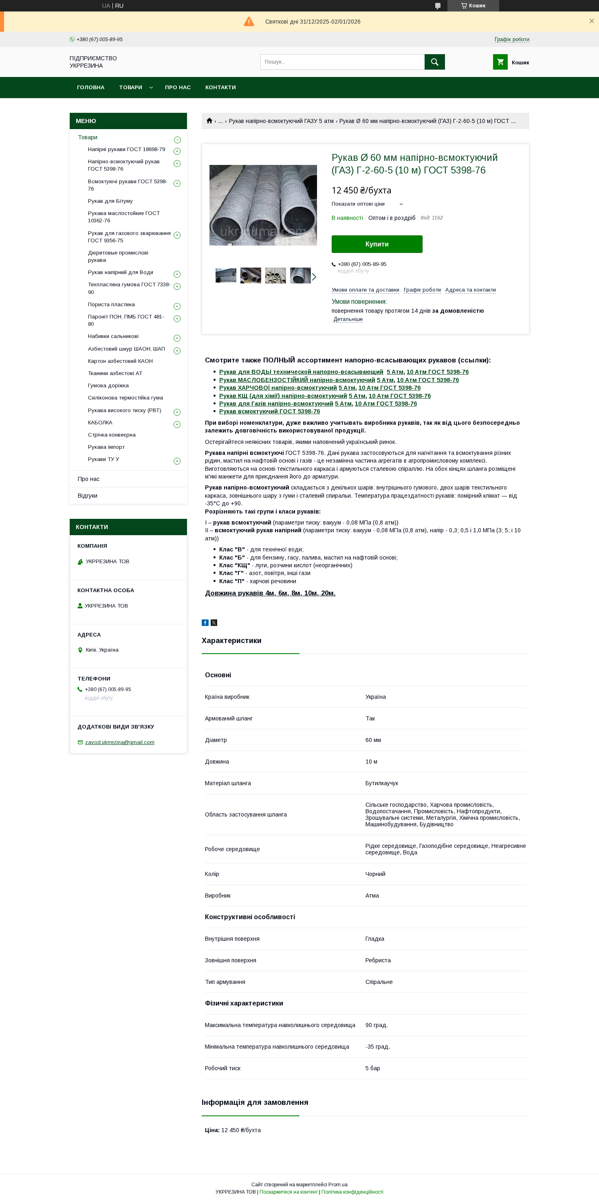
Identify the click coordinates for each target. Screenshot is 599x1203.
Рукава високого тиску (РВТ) (124, 410)
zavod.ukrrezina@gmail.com (119, 742)
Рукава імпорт (106, 447)
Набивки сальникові (113, 336)
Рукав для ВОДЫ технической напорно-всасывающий (301, 372)
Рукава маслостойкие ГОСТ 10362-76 (124, 217)
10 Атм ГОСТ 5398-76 (438, 372)
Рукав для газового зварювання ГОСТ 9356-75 (129, 237)
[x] (214, 624)
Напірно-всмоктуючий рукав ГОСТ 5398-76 (124, 165)
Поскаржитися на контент (289, 1192)
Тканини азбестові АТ (115, 373)
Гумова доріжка (108, 385)
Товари (130, 87)
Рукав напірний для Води (120, 272)
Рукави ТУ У (103, 459)
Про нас (178, 87)
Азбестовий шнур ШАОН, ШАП (126, 349)
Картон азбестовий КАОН (120, 361)
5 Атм (395, 372)
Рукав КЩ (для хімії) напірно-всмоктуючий (283, 396)
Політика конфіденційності (352, 1192)
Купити (377, 244)
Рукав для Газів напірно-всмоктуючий (276, 403)
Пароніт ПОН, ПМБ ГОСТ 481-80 (126, 320)
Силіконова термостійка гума (125, 398)
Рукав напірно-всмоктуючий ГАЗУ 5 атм (281, 121)
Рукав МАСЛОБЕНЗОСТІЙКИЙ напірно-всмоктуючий (297, 380)
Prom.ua (338, 1185)
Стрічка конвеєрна (112, 435)
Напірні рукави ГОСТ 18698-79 (126, 149)
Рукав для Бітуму (110, 201)
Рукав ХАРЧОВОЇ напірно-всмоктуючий (278, 387)
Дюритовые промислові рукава (118, 256)
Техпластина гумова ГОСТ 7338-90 (129, 288)
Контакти (220, 87)
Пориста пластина (111, 304)
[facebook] (205, 624)
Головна (90, 87)
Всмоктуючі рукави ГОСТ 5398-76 (127, 185)
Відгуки (87, 495)
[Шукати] (435, 62)
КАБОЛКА (100, 422)
